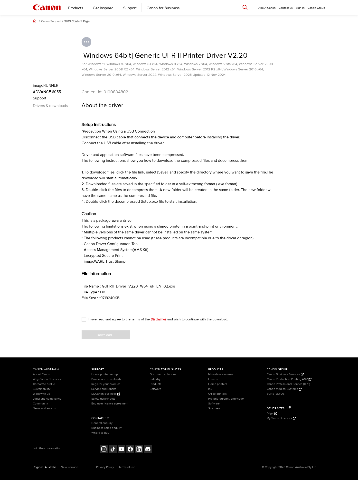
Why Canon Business (47, 379)
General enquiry (102, 423)
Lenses (213, 379)
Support (130, 8)
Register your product (105, 384)
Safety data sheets (103, 399)
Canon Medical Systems (283, 389)
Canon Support (51, 21)
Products (75, 8)
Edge (270, 413)
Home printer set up (104, 374)
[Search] (245, 7)
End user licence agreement (109, 403)
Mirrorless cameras (220, 374)
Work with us (41, 394)
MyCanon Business (104, 394)
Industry (155, 379)
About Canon (41, 374)
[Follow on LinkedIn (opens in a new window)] (139, 449)
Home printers (217, 384)
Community (40, 403)
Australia (50, 467)
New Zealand (69, 467)
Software (155, 389)
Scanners (214, 408)
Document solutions (163, 374)
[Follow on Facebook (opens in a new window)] (130, 449)
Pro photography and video (226, 399)
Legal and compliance (47, 399)
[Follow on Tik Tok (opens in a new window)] (113, 449)
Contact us (286, 8)
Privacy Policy (105, 467)
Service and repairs (103, 389)
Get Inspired (103, 8)
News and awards (44, 408)
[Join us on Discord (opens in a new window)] (148, 449)
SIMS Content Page (77, 21)
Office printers (217, 394)
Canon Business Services (284, 374)
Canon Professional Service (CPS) (288, 384)
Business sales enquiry (106, 428)
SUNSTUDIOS (275, 394)
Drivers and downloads (106, 379)
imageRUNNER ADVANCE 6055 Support (47, 92)
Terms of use (127, 467)
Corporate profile (44, 384)
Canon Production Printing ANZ (288, 379)
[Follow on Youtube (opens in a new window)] (121, 449)
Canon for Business (163, 8)
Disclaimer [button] (158, 319)
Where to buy (100, 433)
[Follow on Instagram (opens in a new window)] (104, 449)
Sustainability (41, 389)
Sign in (300, 8)
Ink (210, 389)
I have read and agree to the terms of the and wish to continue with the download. (158, 319)
